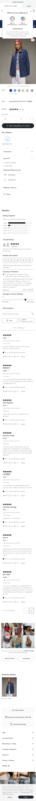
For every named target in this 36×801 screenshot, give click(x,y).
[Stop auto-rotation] (34, 26)
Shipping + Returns (9, 187)
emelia (5, 577)
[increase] (32, 118)
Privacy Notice (14, 36)
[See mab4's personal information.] (8, 338)
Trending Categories (9, 749)
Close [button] (26, 797)
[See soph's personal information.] (8, 477)
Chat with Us (19, 710)
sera (4, 540)
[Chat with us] (5, 180)
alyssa (5, 438)
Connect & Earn (7, 738)
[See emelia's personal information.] (9, 577)
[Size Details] (5, 175)
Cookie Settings (26, 792)
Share (8, 194)
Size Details (5, 114)
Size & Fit (6, 158)
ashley (5, 371)
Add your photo (9, 658)
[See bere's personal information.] (7, 509)
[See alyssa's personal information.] (9, 438)
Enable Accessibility (18, 2)
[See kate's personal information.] (7, 405)
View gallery (26, 658)
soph (4, 477)
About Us (5, 755)
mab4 (5, 338)
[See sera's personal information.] (7, 540)
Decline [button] (10, 797)
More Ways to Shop (9, 744)
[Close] (30, 11)
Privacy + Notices (8, 760)
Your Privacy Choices (7, 794)
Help (3, 733)
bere (4, 509)
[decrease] (27, 118)
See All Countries (18, 28)
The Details (7, 152)
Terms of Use (23, 36)
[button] (12, 20)
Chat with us (12, 180)
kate (4, 405)
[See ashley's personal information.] (9, 370)
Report (23, 356)
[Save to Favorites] (32, 40)
